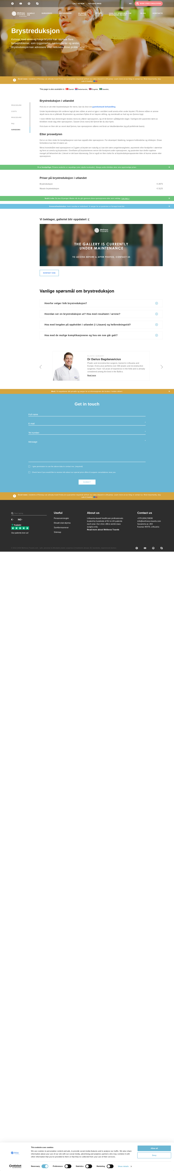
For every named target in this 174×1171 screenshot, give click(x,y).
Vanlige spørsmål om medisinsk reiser (120, 14)
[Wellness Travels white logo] (19, 14)
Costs (14, 111)
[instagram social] (153, 548)
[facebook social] (137, 548)
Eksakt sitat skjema (62, 523)
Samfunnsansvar (61, 528)
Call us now (78, 4)
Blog (143, 13)
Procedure (16, 105)
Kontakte (158, 13)
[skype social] (161, 548)
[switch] (68, 1166)
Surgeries (47, 13)
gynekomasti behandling (103, 107)
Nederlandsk (82, 89)
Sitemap (57, 532)
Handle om (31, 14)
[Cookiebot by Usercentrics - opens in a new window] (15, 1166)
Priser (98, 13)
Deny (154, 1155)
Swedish (105, 89)
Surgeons (15, 130)
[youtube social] (145, 548)
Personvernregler (61, 518)
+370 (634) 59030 (94, 4)
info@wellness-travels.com (149, 521)
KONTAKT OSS (49, 273)
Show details (123, 1166)
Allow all (154, 1148)
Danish (71, 89)
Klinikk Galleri (82, 14)
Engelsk (95, 89)
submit (87, 482)
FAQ (12, 123)
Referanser (65, 13)
